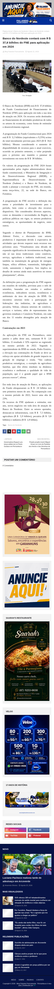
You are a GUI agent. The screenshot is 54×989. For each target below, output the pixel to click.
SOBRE (21, 980)
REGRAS (30, 980)
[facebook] (38, 830)
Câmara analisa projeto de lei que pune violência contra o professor (31, 955)
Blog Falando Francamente (14, 52)
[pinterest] (38, 835)
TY (35, 985)
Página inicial (7, 31)
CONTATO (40, 980)
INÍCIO (13, 980)
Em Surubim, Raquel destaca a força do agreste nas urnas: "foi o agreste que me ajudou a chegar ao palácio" (31, 912)
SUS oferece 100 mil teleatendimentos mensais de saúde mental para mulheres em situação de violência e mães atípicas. (33, 900)
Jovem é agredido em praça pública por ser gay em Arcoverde (32, 966)
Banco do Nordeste (21, 31)
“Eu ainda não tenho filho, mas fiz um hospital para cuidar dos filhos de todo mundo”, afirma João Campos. (30, 925)
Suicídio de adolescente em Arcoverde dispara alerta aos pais (30, 944)
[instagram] (15, 830)
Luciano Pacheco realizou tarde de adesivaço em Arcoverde (22, 880)
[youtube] (15, 835)
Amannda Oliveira (11, 885)
